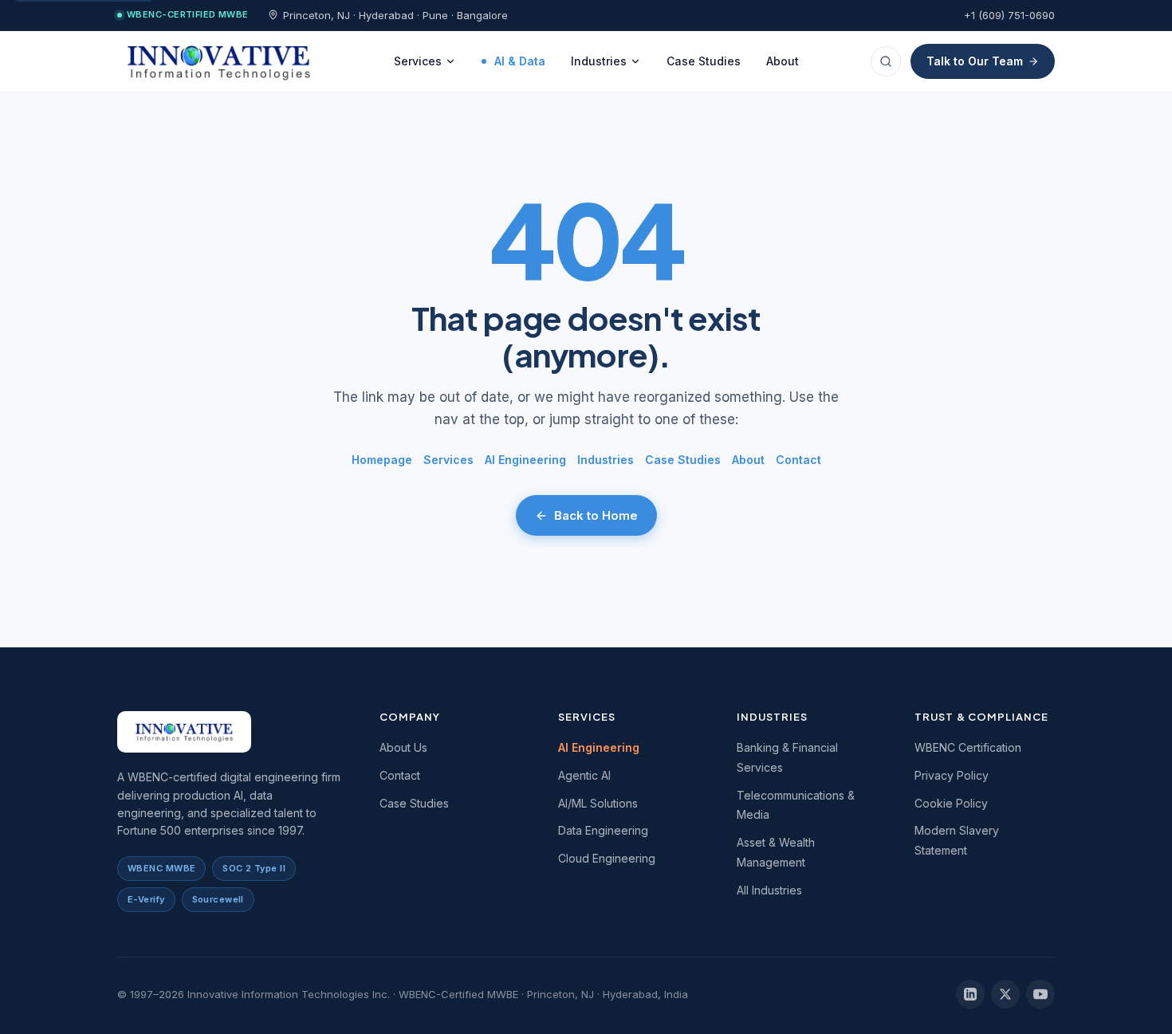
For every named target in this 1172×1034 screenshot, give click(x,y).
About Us (403, 747)
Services (418, 61)
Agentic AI (584, 775)
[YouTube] (1040, 994)
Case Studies (704, 61)
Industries (599, 61)
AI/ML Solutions (598, 803)
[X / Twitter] (1005, 994)
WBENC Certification (967, 747)
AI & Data (519, 61)
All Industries (769, 890)
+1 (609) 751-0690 (1009, 15)
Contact (798, 459)
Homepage (382, 459)
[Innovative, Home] (219, 61)
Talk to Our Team (974, 61)
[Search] (886, 61)
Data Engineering (603, 830)
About (782, 61)
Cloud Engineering (606, 858)
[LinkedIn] (970, 994)
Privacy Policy (951, 775)
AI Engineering (525, 459)
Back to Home (596, 515)
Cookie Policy (951, 803)
